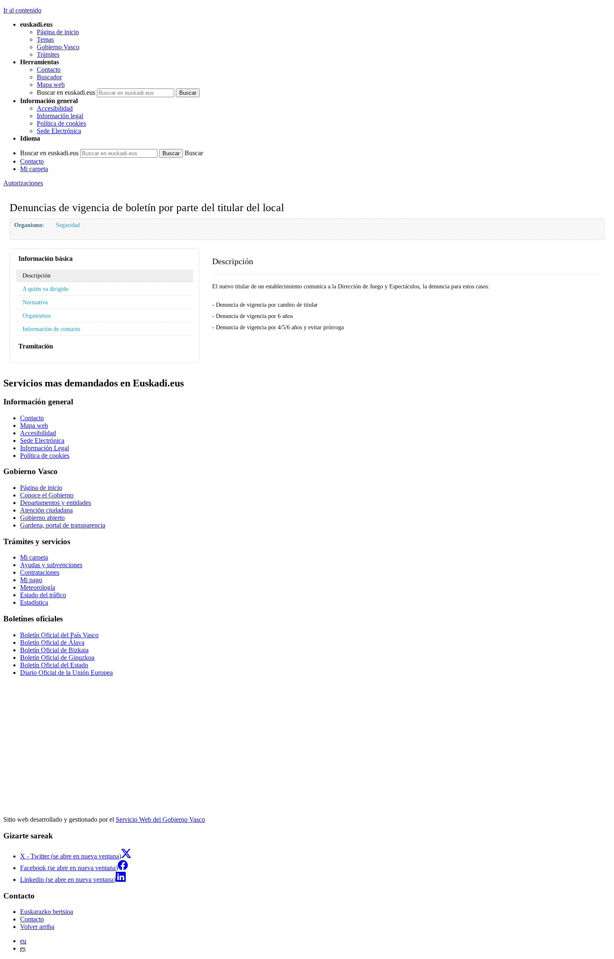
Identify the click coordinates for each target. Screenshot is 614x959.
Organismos (37, 315)
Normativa (35, 302)
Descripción (37, 275)
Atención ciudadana (46, 510)
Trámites (48, 54)
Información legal (60, 115)
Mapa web (51, 84)
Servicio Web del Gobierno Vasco (160, 819)
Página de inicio (58, 31)
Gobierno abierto (42, 517)
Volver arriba (37, 926)
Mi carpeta (34, 168)
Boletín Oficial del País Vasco (59, 634)
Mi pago (31, 579)
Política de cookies (61, 123)
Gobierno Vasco (58, 46)
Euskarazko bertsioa (46, 911)
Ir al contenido (22, 10)
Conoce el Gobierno (47, 495)
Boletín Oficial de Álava (52, 642)
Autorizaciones (23, 183)
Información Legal (44, 448)
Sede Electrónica (59, 130)
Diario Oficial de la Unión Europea (66, 672)
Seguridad (68, 225)
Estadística (34, 602)
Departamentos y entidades (55, 502)
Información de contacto (51, 329)
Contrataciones (39, 572)
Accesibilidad (55, 108)
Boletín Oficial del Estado (54, 665)
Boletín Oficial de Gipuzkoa (57, 657)
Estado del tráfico (43, 594)
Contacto (49, 69)
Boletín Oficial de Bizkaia (54, 650)
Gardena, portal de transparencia (62, 525)
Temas (45, 39)
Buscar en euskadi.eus (66, 92)
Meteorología (37, 587)
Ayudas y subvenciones (51, 564)
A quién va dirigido (46, 288)
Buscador (49, 77)
